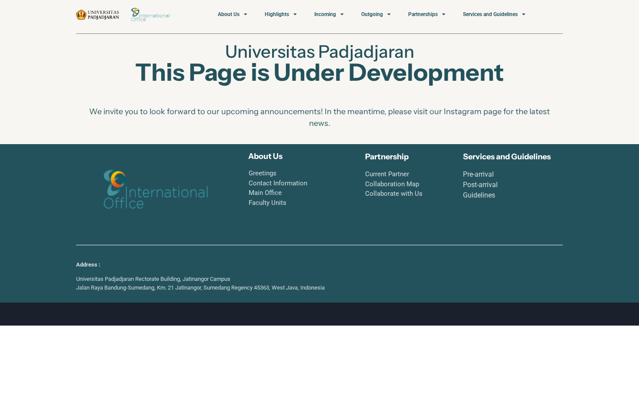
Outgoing (372, 14)
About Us (229, 14)
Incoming (325, 14)
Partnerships (423, 14)
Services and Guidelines (490, 14)
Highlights (277, 14)
